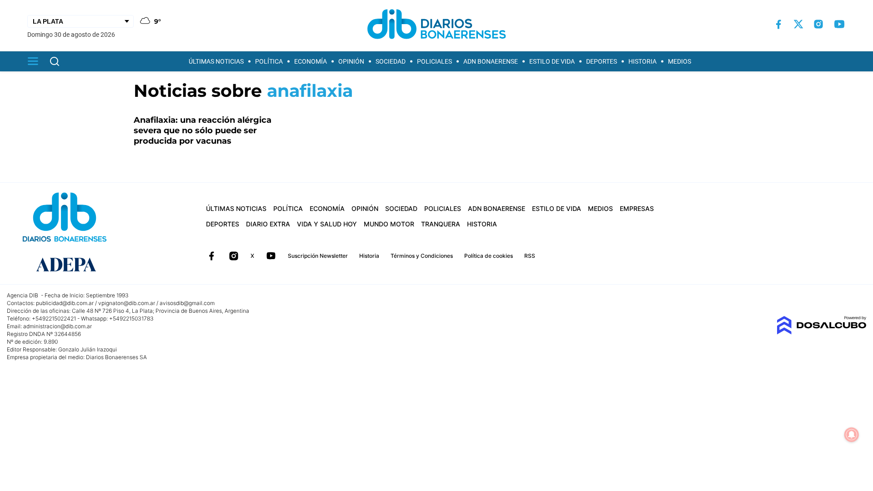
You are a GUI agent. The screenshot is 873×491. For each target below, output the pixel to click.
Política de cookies (488, 255)
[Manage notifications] (851, 434)
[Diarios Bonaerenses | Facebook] (778, 24)
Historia (642, 61)
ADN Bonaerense (490, 61)
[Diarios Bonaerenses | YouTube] (839, 24)
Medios (679, 61)
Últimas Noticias (216, 61)
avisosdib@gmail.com (187, 303)
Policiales (434, 61)
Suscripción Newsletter (318, 255)
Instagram (233, 256)
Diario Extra (268, 224)
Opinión (351, 61)
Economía (310, 61)
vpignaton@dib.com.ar (126, 303)
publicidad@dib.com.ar (65, 303)
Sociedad (391, 61)
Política (269, 61)
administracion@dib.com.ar (57, 326)
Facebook (211, 256)
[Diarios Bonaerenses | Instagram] (818, 24)
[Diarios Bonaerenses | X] (798, 24)
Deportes (601, 61)
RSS (529, 255)
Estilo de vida (552, 61)
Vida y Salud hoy (327, 224)
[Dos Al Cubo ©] (821, 332)
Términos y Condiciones (422, 255)
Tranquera (440, 224)
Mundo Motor (389, 224)
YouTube (271, 256)
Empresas (637, 208)
